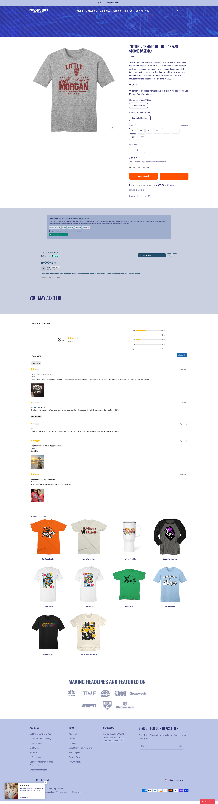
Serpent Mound (129, 606)
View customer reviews (58, 235)
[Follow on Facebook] (31, 780)
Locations (73, 743)
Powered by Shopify (55, 789)
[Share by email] (149, 196)
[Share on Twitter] (142, 196)
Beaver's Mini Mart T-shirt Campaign (41, 763)
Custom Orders (36, 743)
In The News (35, 757)
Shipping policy (78, 792)
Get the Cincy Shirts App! (41, 734)
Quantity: (133, 144)
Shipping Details (76, 752)
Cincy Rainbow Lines (48, 654)
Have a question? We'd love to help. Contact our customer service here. (114, 737)
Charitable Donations (39, 770)
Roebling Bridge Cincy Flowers (89, 654)
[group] (109, 695)
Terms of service (62, 792)
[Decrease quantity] (132, 150)
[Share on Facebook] (138, 196)
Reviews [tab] (37, 356)
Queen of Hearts (48, 606)
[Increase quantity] (142, 150)
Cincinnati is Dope (170, 606)
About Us (73, 734)
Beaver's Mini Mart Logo (88, 559)
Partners (33, 752)
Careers (72, 738)
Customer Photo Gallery (40, 738)
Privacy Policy (75, 757)
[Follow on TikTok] (48, 780)
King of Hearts (89, 606)
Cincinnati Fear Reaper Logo (169, 559)
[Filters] (169, 255)
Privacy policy (48, 792)
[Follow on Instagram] (42, 780)
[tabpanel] (109, 432)
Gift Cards (34, 748)
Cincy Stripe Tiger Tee (48, 559)
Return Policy (75, 762)
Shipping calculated (149, 162)
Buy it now (174, 176)
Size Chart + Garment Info (80, 748)
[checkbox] (36, 363)
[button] (135, 167)
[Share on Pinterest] (145, 196)
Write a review (145, 255)
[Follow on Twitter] (36, 780)
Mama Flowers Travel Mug (129, 559)
